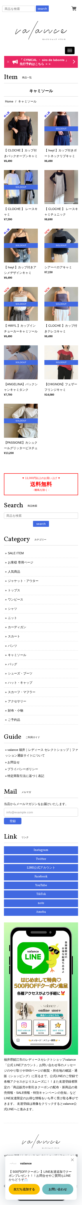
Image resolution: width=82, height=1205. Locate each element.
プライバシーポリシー (22, 769)
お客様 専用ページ (20, 562)
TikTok (41, 894)
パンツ (12, 645)
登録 (13, 821)
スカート (14, 636)
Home (9, 101)
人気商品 (14, 571)
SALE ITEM (16, 553)
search (42, 8)
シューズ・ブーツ (20, 673)
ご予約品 (14, 719)
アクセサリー (17, 701)
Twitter (41, 859)
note (41, 903)
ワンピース (15, 599)
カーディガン (17, 627)
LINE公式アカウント (41, 868)
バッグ (12, 664)
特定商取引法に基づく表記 (25, 776)
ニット (12, 618)
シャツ (12, 608)
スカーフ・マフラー (21, 692)
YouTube (41, 885)
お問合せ (13, 762)
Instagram (41, 850)
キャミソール (17, 655)
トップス (14, 590)
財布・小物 (15, 710)
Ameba (41, 912)
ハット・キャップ (20, 682)
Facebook (41, 877)
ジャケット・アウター (23, 581)
